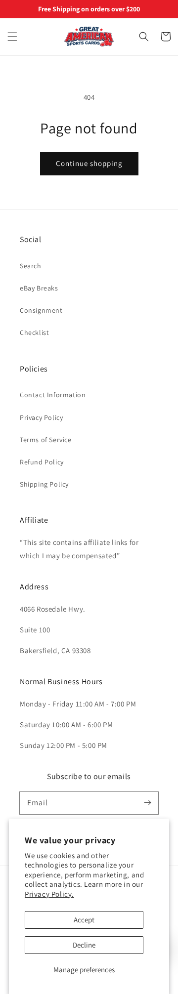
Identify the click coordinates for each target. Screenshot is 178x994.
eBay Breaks (39, 288)
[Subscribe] (147, 803)
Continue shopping (89, 163)
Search (31, 265)
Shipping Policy (44, 484)
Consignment (41, 310)
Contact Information (53, 394)
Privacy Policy (41, 417)
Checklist (34, 332)
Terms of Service (46, 439)
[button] (12, 36)
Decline (84, 945)
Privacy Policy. (49, 894)
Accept (84, 919)
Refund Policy (42, 461)
